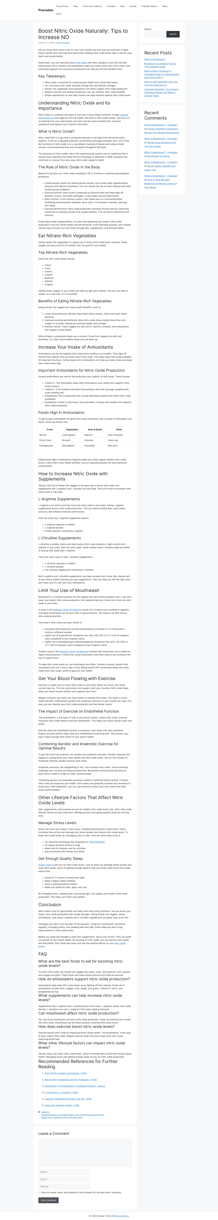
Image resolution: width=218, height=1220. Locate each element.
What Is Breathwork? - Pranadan (160, 125)
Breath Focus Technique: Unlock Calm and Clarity (62, 1117)
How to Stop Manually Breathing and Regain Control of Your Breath (160, 183)
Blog (75, 6)
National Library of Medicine (67, 609)
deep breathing (97, 842)
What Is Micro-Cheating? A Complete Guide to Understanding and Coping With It (161, 74)
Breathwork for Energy (158, 156)
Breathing (45, 1112)
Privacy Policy (62, 6)
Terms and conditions (92, 6)
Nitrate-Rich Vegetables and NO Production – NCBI (71, 1079)
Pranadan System (149, 6)
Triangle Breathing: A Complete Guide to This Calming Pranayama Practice (72, 1115)
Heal (122, 6)
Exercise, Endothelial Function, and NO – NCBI (68, 1099)
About (164, 6)
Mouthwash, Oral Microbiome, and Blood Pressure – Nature (75, 1086)
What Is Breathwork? (154, 59)
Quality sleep (44, 865)
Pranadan (45, 10)
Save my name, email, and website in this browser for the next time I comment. (81, 1192)
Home (58, 14)
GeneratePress (122, 1216)
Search (147, 29)
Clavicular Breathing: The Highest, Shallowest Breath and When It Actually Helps (161, 92)
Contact (132, 6)
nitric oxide (81, 62)
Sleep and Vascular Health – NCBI (62, 1105)
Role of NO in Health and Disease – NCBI (65, 1073)
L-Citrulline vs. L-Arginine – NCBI (61, 1092)
